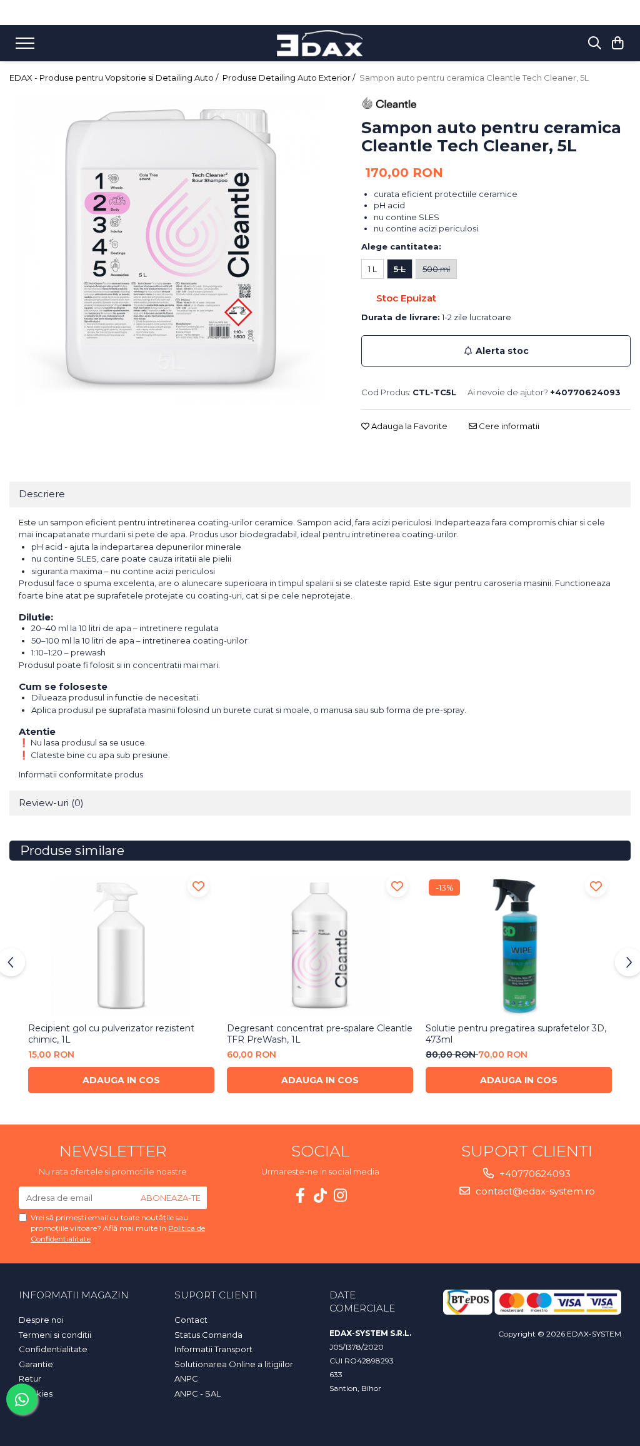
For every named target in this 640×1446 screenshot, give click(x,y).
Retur (30, 1378)
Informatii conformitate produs (81, 774)
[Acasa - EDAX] (319, 43)
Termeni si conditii (55, 1335)
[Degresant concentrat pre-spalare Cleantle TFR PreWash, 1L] (320, 946)
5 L (400, 269)
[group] (169, 250)
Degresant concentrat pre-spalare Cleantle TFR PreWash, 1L (319, 1034)
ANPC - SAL (197, 1393)
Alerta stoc (502, 350)
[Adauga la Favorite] (198, 886)
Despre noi (41, 1320)
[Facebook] (300, 1195)
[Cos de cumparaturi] (617, 43)
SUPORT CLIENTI (216, 1295)
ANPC (186, 1378)
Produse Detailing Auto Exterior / (289, 78)
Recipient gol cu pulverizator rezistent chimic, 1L (111, 1034)
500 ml (436, 269)
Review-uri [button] (51, 803)
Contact (191, 1320)
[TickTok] (320, 1195)
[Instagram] (340, 1195)
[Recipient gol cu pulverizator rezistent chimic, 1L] (121, 946)
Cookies (35, 1393)
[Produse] (27, 47)
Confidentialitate (53, 1349)
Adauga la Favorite (408, 426)
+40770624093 (534, 1174)
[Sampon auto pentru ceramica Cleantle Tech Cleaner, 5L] (169, 250)
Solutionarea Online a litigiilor (233, 1364)
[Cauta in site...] (594, 43)
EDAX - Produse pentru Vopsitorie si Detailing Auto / (114, 78)
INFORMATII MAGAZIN (74, 1295)
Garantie (36, 1364)
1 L (372, 269)
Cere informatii (508, 426)
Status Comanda (208, 1335)
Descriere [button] (42, 494)
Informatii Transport (213, 1349)
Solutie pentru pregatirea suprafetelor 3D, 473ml (516, 1034)
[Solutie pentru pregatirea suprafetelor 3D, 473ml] (519, 946)
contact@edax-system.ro (534, 1191)
